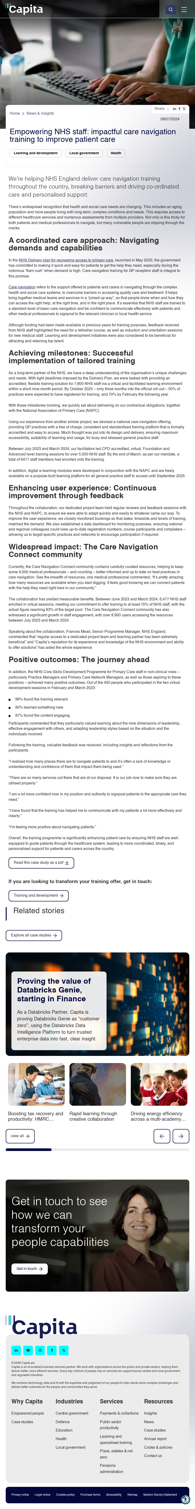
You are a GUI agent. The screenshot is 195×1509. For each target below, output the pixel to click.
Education (64, 1430)
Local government (70, 1448)
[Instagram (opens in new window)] (40, 1350)
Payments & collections (119, 1414)
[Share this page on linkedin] (175, 108)
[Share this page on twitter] (184, 108)
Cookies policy (65, 1495)
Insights (150, 1414)
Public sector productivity (110, 1425)
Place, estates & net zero (116, 1454)
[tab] (29, 1150)
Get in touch (27, 1269)
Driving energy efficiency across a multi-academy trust (156, 1119)
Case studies (22, 1422)
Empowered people (27, 1414)
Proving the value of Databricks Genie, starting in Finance (54, 990)
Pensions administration (111, 1469)
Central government (72, 1414)
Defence (63, 1422)
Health (61, 1439)
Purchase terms (90, 1495)
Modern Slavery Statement (160, 1495)
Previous (162, 1136)
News (149, 1422)
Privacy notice (20, 1495)
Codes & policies (158, 1448)
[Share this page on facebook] (179, 108)
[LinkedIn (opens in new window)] (16, 1350)
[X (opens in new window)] (64, 1350)
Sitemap (132, 1495)
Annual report (155, 1439)
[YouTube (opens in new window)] (28, 1350)
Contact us (153, 1456)
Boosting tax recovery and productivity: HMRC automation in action (35, 1119)
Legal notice (42, 1495)
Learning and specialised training (116, 1440)
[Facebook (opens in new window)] (52, 1350)
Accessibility (114, 1495)
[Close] (171, 9)
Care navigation (22, 287)
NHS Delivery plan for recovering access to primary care (66, 260)
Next (181, 1136)
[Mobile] (184, 9)
